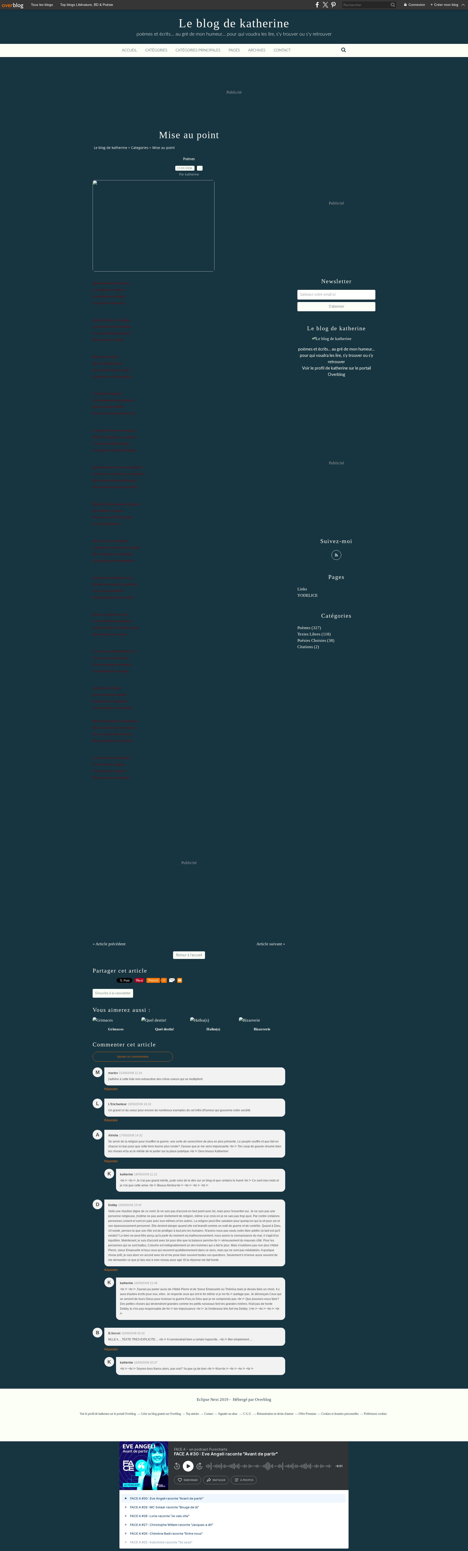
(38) (315, 640)
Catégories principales (198, 50)
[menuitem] (129, 50)
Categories (139, 147)
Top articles (192, 1413)
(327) (309, 627)
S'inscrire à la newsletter (113, 993)
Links (302, 589)
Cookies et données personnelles (340, 1413)
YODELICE (307, 595)
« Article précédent (109, 944)
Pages (234, 50)
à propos (246, 1480)
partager (219, 1480)
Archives (256, 50)
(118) (314, 634)
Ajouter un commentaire (133, 1056)
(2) (308, 646)
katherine (339, 368)
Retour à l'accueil (189, 955)
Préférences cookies (375, 1413)
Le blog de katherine (234, 23)
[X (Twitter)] (325, 5)
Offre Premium (307, 1413)
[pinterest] (333, 5)
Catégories (156, 50)
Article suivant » (270, 944)
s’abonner (191, 1480)
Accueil (129, 50)
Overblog (263, 1399)
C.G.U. (247, 1413)
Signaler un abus (228, 1413)
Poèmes (189, 159)
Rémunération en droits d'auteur (275, 1413)
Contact (282, 50)
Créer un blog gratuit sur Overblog (161, 1413)
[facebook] (317, 5)
